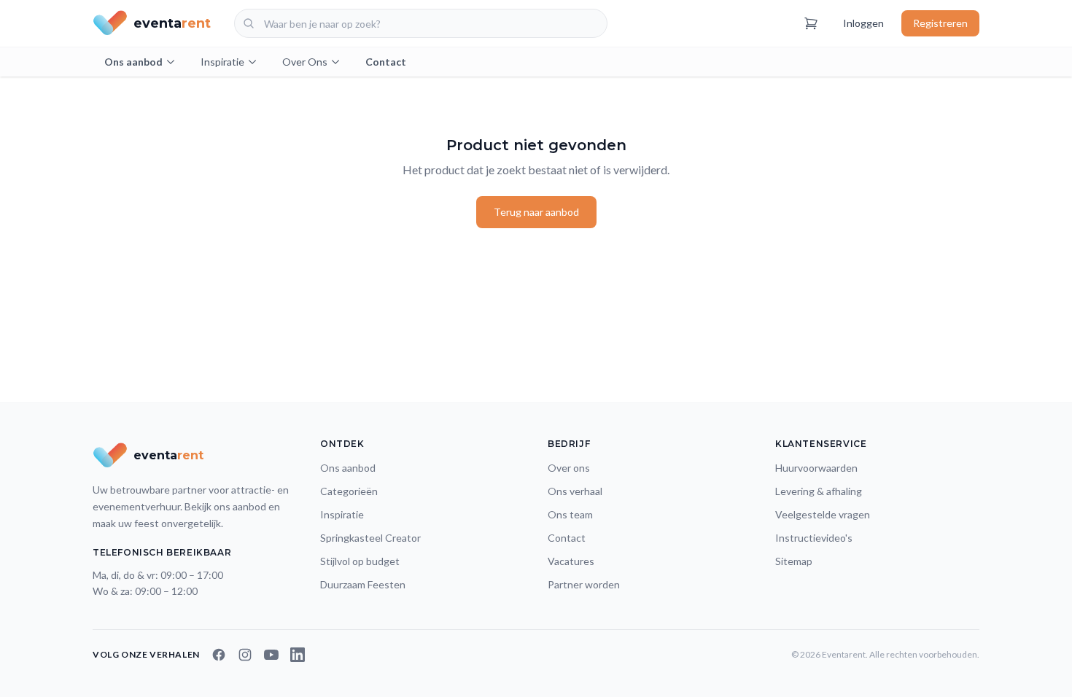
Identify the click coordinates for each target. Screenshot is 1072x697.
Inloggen (863, 23)
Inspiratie (222, 61)
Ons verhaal (575, 491)
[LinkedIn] (297, 654)
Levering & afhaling (818, 491)
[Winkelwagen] (811, 23)
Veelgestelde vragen (822, 514)
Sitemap (793, 561)
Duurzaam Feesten (362, 584)
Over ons (569, 468)
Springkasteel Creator (370, 537)
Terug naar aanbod (536, 212)
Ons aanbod (133, 61)
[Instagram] (245, 654)
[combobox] (420, 23)
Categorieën (349, 491)
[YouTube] (271, 654)
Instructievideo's (813, 537)
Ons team (570, 514)
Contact (385, 61)
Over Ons (304, 61)
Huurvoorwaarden (816, 468)
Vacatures (571, 561)
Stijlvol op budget (360, 561)
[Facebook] (218, 654)
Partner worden (584, 584)
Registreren (940, 23)
